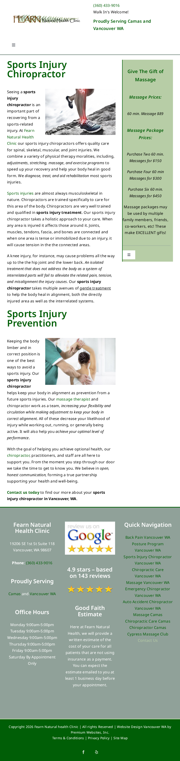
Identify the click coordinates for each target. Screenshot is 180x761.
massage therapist (73, 399)
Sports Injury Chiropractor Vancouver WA (148, 560)
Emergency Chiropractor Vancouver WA (147, 592)
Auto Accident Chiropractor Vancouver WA (148, 605)
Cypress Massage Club (147, 634)
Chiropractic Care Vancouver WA (148, 573)
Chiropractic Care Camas (147, 621)
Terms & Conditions (68, 738)
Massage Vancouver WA (148, 582)
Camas (14, 593)
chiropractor (18, 455)
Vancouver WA (43, 593)
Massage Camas (148, 614)
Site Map (120, 738)
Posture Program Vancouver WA (148, 547)
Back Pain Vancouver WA (147, 537)
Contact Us (148, 640)
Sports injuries (20, 193)
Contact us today (23, 492)
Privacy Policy (98, 738)
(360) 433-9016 (106, 5)
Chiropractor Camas (147, 627)
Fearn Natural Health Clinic (20, 137)
